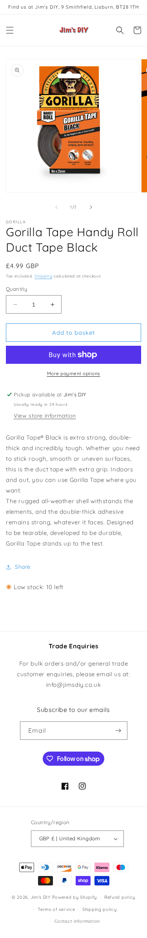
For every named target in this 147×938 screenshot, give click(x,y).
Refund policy (119, 897)
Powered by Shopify (74, 897)
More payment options (73, 373)
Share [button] (23, 566)
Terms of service (56, 909)
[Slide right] (91, 207)
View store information (45, 415)
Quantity (16, 289)
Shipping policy (99, 909)
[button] (9, 30)
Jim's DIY (41, 897)
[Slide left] (56, 207)
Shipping (43, 276)
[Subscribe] (118, 730)
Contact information (77, 921)
